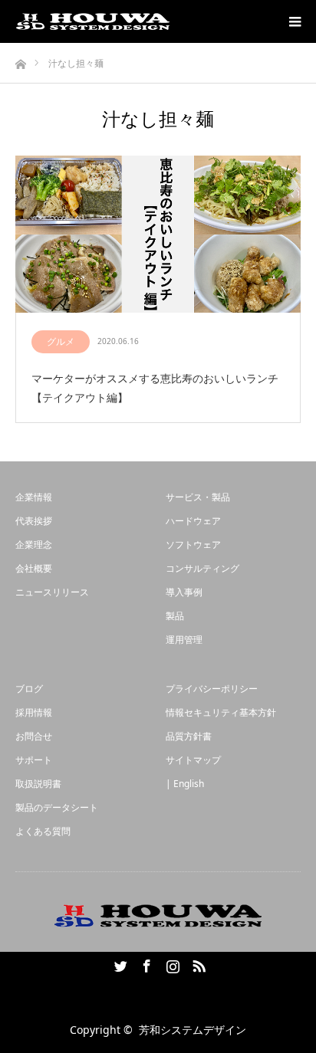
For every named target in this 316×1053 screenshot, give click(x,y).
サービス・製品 (198, 497)
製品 (175, 615)
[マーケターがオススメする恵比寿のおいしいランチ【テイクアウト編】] (158, 235)
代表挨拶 (33, 520)
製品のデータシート (56, 807)
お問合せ (33, 736)
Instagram (171, 963)
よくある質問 (43, 831)
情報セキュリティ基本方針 (221, 712)
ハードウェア (193, 520)
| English (185, 783)
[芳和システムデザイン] (93, 21)
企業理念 (33, 544)
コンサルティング (202, 568)
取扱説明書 (38, 783)
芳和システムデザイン (192, 1029)
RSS (197, 963)
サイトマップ (193, 759)
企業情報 (33, 497)
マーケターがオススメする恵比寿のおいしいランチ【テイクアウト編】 (154, 388)
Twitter (118, 963)
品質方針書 (189, 736)
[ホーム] (20, 60)
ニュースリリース (52, 592)
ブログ (29, 688)
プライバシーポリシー (212, 688)
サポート (33, 759)
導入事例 (184, 592)
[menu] (294, 21)
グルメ (60, 341)
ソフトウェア (193, 544)
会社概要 (33, 568)
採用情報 (33, 712)
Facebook (144, 963)
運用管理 (184, 639)
